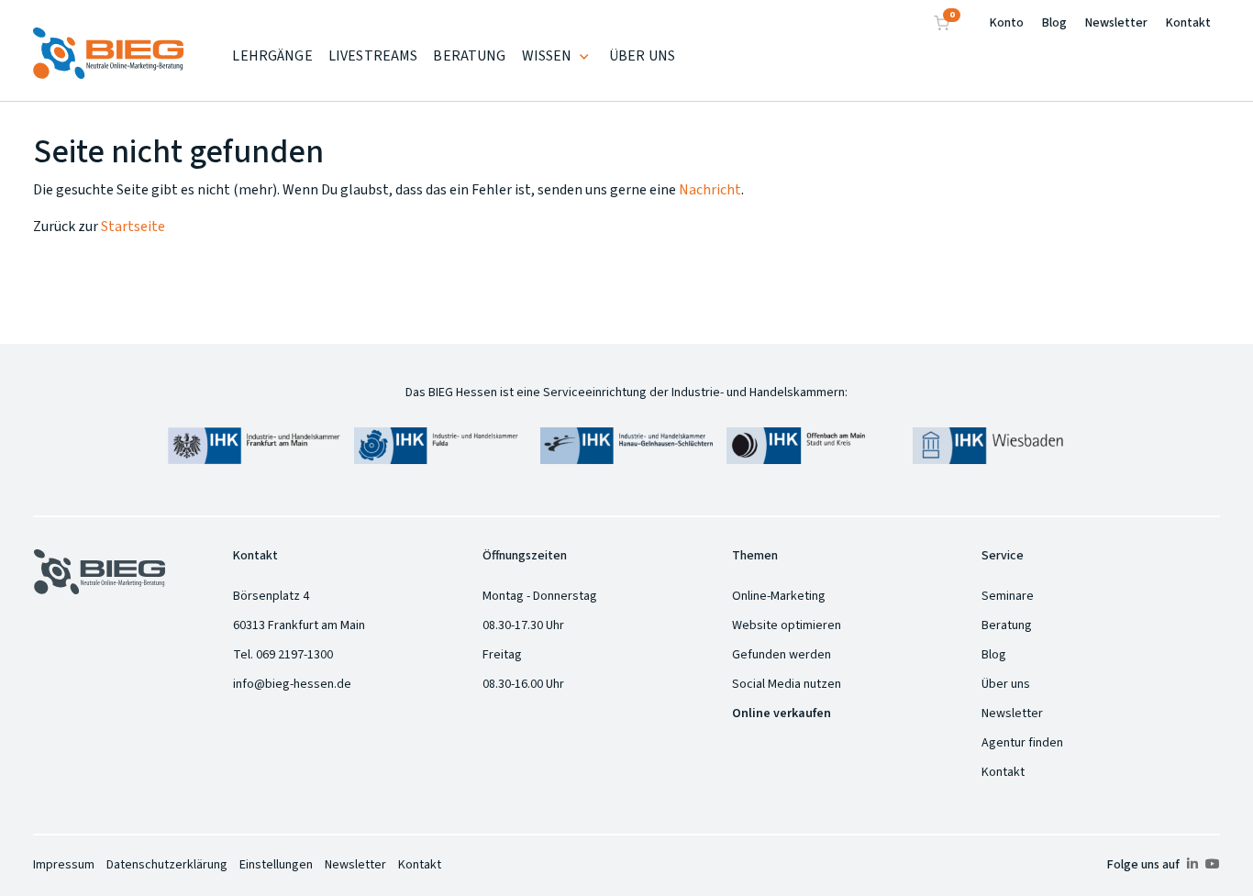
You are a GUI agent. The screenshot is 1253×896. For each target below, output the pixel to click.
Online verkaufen (781, 713)
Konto (1007, 23)
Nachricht (710, 190)
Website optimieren (786, 625)
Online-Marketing (779, 596)
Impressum (63, 865)
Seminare (1007, 596)
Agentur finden (1022, 743)
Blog (1054, 23)
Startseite (133, 226)
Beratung (1006, 625)
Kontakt (1188, 23)
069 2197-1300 (294, 655)
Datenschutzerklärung (166, 865)
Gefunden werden (781, 655)
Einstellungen (276, 865)
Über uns (1005, 684)
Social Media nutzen (786, 684)
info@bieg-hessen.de (292, 684)
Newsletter (1116, 23)
